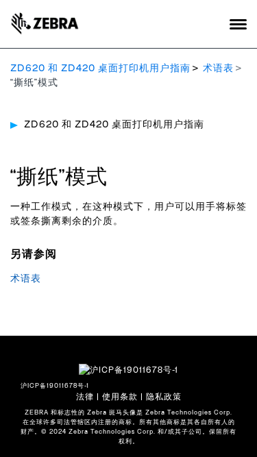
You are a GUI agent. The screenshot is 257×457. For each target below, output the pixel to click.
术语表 (218, 68)
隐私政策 (164, 397)
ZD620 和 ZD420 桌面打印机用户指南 (100, 68)
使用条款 (120, 397)
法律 (85, 397)
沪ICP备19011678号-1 (55, 386)
